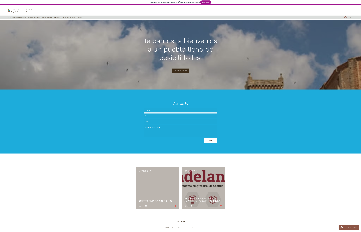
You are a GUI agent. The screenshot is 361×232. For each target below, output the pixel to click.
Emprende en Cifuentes (22, 9)
